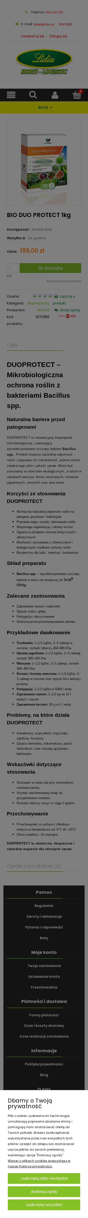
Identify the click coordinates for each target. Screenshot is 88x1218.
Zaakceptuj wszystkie (44, 1204)
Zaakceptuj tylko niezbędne (44, 1178)
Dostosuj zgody (44, 1191)
